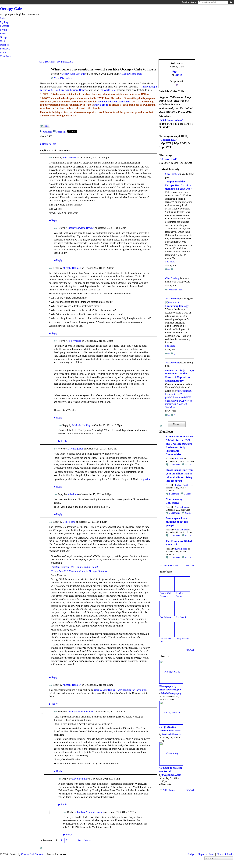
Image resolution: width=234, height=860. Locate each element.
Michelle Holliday (72, 268)
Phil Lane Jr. (181, 617)
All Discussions (47, 61)
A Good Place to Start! (131, 73)
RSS (41, 848)
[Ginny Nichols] (182, 629)
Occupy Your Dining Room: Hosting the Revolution (120, 690)
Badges (191, 854)
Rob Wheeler (69, 157)
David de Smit (79, 778)
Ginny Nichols (182, 638)
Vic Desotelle (172, 298)
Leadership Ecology (177, 305)
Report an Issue (206, 854)
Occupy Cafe (11, 8)
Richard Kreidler (182, 485)
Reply (53, 220)
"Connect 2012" (168, 139)
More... (177, 424)
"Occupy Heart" (168, 159)
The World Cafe (107, 90)
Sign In (193, 2)
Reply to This (48, 144)
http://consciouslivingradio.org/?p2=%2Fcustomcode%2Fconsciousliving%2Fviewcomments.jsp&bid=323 (178, 397)
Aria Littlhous (181, 507)
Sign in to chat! (211, 858)
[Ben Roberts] (167, 608)
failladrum (72, 494)
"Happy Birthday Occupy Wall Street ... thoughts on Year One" (178, 185)
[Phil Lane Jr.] (182, 608)
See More (170, 261)
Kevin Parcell (181, 549)
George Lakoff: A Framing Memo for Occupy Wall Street (79, 571)
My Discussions (65, 61)
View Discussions (63, 78)
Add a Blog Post (171, 565)
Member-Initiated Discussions (114, 101)
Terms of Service (225, 854)
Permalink (50, 157)
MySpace (47, 131)
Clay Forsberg (172, 174)
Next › (88, 840)
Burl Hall (179, 458)
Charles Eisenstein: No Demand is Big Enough (74, 567)
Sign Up (185, 2)
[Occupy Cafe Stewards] (44, 75)
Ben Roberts (69, 521)
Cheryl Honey (168, 775)
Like (46, 126)
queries (146, 479)
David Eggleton (75, 448)
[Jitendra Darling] (182, 584)
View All (189, 565)
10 (79, 840)
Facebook (61, 131)
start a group (101, 104)
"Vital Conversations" (171, 120)
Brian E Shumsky (170, 693)
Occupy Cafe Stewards (73, 73)
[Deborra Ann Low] (167, 629)
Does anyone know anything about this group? (177, 522)
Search (231, 2)
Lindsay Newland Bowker (80, 227)
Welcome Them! (175, 290)
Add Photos (168, 790)
